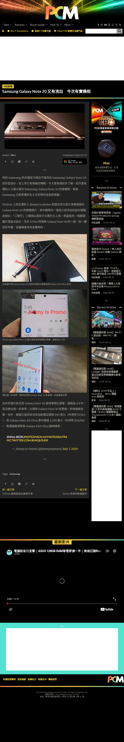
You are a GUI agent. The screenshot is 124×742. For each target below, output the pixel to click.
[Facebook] (98, 25)
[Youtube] (105, 25)
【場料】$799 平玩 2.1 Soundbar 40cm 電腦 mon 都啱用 (103, 393)
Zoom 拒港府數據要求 (75, 493)
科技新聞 (8, 86)
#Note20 (29, 436)
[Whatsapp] (113, 25)
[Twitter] (116, 25)
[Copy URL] (26, 161)
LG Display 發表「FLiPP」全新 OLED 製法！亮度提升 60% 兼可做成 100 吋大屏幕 (106, 271)
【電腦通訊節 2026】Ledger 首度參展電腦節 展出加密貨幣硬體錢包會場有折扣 (106, 373)
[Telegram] (19, 161)
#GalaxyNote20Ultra (51, 436)
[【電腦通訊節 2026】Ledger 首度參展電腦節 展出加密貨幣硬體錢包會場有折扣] (106, 355)
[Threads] (109, 25)
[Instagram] (102, 25)
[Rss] (120, 25)
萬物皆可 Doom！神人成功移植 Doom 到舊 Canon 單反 (106, 252)
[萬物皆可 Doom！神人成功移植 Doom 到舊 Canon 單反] (106, 236)
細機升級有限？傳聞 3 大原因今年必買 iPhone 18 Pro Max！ (105, 286)
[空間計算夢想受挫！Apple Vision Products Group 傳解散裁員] (106, 199)
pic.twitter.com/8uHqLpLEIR (27, 440)
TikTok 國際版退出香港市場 (17, 493)
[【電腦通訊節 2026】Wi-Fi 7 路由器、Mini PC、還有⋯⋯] (106, 319)
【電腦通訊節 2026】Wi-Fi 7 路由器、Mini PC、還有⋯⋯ (106, 335)
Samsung (15, 473)
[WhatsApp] (12, 161)
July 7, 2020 (70, 449)
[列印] (33, 161)
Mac (13, 155)
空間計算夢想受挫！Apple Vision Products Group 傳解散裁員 (106, 215)
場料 (93, 342)
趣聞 (93, 259)
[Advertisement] (62, 58)
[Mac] (107, 148)
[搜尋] (119, 31)
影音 (93, 400)
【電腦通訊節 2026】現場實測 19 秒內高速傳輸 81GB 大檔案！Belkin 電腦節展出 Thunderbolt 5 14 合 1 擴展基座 (106, 412)
